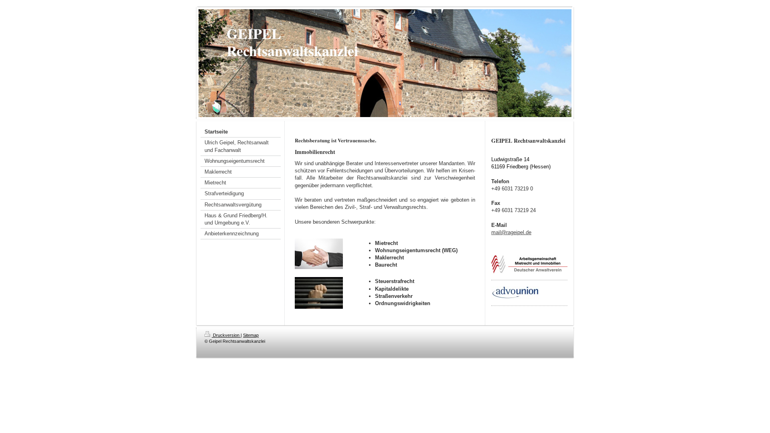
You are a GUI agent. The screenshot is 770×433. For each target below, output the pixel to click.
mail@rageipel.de (511, 232)
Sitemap (251, 335)
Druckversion (226, 335)
